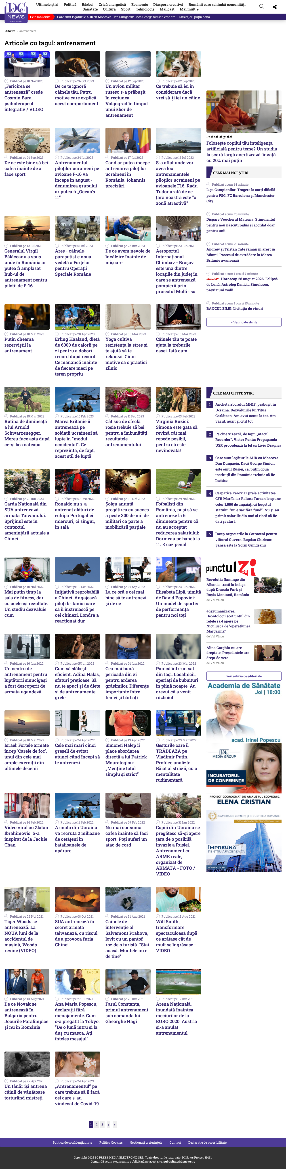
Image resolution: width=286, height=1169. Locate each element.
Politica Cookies (111, 1142)
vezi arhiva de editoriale (244, 676)
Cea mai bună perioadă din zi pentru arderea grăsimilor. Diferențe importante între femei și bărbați (127, 683)
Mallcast (167, 9)
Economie (139, 4)
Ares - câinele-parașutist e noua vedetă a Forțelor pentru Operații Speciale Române (73, 262)
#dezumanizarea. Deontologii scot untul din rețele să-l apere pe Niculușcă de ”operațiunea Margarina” (228, 621)
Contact (175, 1142)
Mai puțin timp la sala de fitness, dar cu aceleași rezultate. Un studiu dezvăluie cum (26, 603)
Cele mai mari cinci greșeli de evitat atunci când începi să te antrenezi (77, 753)
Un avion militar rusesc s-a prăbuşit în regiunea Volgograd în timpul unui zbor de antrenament (126, 100)
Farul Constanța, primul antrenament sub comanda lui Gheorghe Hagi (126, 1012)
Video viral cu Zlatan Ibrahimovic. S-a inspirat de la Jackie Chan (26, 836)
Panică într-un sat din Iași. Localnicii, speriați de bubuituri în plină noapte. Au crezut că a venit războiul (177, 683)
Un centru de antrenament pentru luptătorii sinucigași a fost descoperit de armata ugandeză (25, 680)
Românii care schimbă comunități (217, 4)
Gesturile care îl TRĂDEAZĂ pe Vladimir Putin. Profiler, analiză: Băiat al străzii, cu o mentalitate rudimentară (176, 762)
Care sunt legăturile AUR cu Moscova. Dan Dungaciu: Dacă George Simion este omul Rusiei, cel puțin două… (134, 17)
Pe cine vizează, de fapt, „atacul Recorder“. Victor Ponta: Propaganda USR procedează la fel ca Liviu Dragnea (248, 439)
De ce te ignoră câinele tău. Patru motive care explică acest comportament (76, 94)
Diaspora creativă (168, 4)
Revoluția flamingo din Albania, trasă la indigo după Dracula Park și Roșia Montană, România (227, 587)
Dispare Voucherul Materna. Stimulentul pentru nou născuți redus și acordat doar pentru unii (240, 225)
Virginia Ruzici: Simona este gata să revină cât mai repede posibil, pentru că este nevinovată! (177, 435)
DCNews (16, 12)
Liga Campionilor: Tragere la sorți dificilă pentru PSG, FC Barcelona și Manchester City (240, 195)
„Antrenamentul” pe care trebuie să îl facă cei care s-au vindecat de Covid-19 (77, 1094)
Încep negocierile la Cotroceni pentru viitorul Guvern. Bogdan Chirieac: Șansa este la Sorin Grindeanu (246, 539)
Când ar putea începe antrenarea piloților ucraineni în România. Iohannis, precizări (127, 174)
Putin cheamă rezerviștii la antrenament (19, 344)
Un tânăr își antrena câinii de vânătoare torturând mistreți (25, 1092)
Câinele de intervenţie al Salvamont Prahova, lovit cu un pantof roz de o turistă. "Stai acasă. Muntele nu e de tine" (127, 938)
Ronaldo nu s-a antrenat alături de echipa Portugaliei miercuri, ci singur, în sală (75, 515)
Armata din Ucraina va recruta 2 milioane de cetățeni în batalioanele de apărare (77, 838)
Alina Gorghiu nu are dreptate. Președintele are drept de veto (227, 652)
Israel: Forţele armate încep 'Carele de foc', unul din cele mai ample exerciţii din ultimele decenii (26, 756)
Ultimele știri (47, 4)
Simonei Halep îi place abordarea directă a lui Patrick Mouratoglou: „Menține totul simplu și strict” (126, 759)
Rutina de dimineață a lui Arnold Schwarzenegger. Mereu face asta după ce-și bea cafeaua (27, 432)
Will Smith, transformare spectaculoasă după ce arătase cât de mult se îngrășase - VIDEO (176, 935)
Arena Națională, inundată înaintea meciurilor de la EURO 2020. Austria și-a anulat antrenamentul (176, 1018)
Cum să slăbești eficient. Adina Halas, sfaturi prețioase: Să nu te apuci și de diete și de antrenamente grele (77, 683)
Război (87, 4)
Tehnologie (145, 9)
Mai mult (190, 9)
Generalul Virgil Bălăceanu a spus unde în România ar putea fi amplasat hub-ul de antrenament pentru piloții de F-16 (25, 268)
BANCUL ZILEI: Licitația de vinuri (234, 308)
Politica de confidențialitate (72, 1142)
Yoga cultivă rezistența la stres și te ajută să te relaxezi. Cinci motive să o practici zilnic (126, 353)
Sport (125, 9)
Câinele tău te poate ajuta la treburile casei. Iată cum (176, 344)
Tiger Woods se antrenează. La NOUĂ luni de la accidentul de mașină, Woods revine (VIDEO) (21, 935)
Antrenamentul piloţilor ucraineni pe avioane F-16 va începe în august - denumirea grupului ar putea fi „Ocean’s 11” (77, 180)
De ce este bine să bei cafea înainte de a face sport (26, 168)
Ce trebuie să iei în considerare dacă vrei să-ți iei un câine (178, 92)
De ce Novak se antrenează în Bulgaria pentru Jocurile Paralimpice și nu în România (26, 1015)
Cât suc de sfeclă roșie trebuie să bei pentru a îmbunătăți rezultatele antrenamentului (126, 432)
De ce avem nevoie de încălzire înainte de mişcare (127, 256)
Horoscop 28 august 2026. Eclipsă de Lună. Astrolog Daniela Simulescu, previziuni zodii (242, 284)
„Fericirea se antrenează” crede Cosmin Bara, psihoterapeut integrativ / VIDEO (23, 97)
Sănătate (90, 9)
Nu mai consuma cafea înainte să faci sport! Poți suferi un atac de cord (126, 836)
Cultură (109, 9)
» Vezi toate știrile (244, 322)
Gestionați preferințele (146, 1142)
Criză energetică (112, 4)
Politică (70, 4)
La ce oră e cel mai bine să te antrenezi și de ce (125, 597)
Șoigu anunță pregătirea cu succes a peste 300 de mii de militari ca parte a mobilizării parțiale (127, 515)
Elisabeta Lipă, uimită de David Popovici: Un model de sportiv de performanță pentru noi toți (178, 603)
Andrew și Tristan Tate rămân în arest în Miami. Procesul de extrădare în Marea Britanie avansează (240, 255)
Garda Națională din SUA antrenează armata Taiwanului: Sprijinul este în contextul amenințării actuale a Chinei (26, 521)
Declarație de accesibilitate (207, 1142)
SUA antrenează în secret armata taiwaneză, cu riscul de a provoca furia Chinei (76, 932)
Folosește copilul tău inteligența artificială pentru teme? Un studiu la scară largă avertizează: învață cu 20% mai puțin (241, 149)
